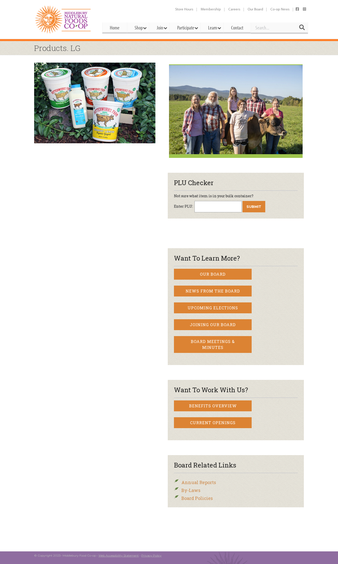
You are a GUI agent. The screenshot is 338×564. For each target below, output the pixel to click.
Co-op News (280, 9)
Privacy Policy (151, 555)
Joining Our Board (213, 324)
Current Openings (213, 422)
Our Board (255, 9)
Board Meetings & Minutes (213, 344)
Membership (211, 9)
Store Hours (184, 9)
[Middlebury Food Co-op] (63, 19)
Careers (234, 9)
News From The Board (213, 291)
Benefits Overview (213, 405)
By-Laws (190, 490)
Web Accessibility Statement (118, 555)
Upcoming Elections (213, 307)
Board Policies (197, 498)
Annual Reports (198, 482)
